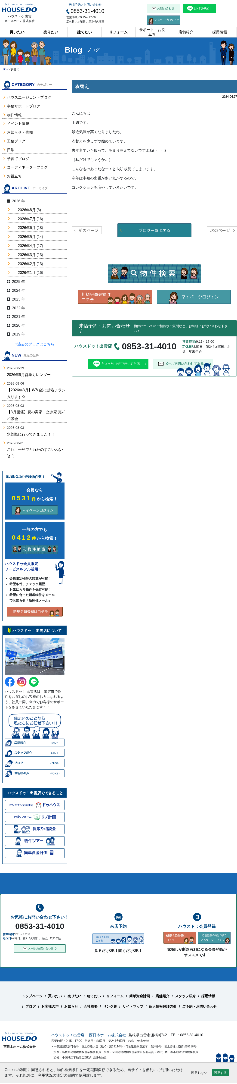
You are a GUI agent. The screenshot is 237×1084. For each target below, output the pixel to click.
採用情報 (219, 32)
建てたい (84, 32)
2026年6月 (27, 228)
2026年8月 (27, 210)
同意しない (199, 1073)
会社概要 (91, 1006)
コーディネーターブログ (27, 167)
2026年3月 (27, 255)
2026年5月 (27, 237)
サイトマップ (133, 1006)
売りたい (50, 32)
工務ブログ (16, 141)
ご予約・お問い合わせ (199, 1006)
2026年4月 (27, 246)
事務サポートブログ (23, 106)
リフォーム (118, 32)
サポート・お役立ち (152, 32)
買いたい (17, 32)
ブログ (30, 1006)
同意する (220, 1073)
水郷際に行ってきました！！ (31, 434)
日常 (10, 150)
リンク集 (110, 1006)
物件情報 (14, 115)
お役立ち (14, 176)
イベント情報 (18, 123)
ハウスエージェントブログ (29, 97)
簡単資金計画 (139, 996)
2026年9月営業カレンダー (29, 375)
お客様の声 (50, 1006)
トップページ (32, 996)
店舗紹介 (186, 32)
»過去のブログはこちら (34, 344)
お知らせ (71, 1006)
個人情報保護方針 (163, 1006)
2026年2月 (27, 264)
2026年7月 (27, 219)
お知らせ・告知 (20, 132)
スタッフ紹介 (185, 996)
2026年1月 (27, 273)
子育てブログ (18, 159)
